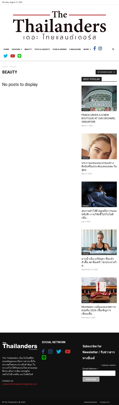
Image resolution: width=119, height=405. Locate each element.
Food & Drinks (60, 49)
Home (6, 49)
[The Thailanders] (59, 25)
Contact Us (104, 402)
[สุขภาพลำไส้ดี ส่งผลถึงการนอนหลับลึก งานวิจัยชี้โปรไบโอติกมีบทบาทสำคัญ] (99, 194)
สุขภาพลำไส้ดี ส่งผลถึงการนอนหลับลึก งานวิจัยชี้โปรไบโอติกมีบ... (99, 214)
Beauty (28, 49)
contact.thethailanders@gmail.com (19, 384)
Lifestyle (85, 206)
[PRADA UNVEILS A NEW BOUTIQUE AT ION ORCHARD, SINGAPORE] (99, 98)
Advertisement (90, 402)
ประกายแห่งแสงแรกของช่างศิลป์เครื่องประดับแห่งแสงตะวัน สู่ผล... (99, 166)
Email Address (90, 368)
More (86, 49)
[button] (113, 49)
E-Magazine (75, 49)
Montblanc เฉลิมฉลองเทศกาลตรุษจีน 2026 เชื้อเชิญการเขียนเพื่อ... (99, 310)
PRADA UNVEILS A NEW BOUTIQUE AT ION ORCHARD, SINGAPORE (98, 118)
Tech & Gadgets (42, 49)
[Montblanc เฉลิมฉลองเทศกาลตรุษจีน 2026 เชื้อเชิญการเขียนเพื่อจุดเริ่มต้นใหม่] (99, 290)
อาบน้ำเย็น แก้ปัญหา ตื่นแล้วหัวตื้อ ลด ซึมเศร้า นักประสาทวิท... (99, 262)
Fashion (16, 49)
